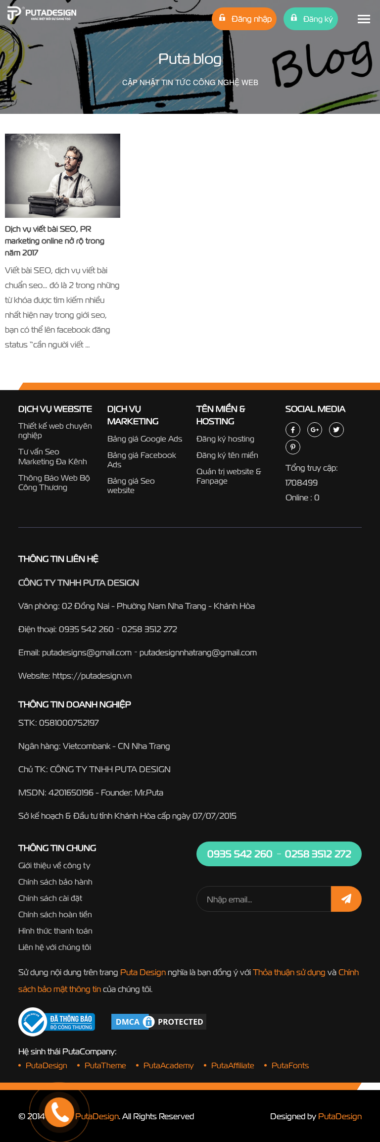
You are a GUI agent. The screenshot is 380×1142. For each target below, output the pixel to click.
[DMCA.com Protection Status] (158, 1021)
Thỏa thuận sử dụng (289, 972)
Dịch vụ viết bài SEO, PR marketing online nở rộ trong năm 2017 (54, 240)
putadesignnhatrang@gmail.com (198, 652)
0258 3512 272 (149, 629)
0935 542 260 (86, 629)
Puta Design (143, 972)
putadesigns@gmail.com (87, 652)
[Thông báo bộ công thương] (56, 1022)
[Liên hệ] (47, 1075)
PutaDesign (340, 1116)
